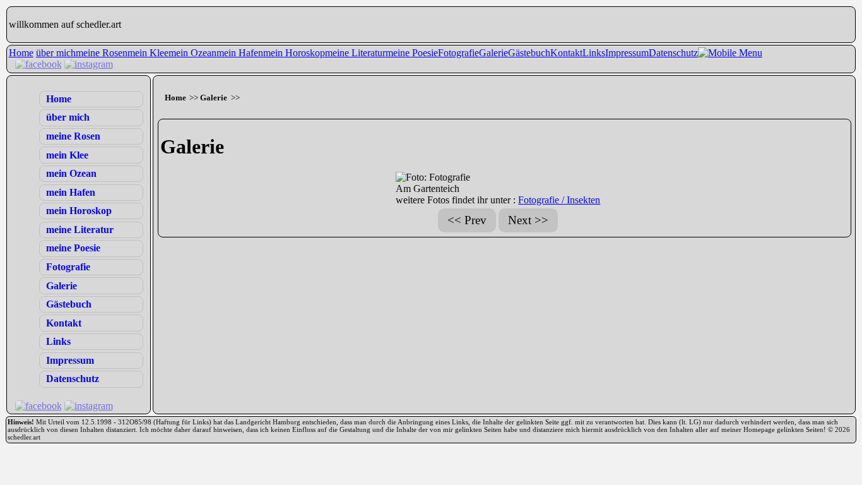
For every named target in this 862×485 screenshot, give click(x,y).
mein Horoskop (294, 52)
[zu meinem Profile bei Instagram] (88, 64)
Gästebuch (529, 52)
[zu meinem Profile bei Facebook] (38, 64)
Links (593, 52)
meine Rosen (101, 52)
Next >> (528, 220)
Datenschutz (673, 52)
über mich (56, 52)
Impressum (627, 52)
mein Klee (147, 52)
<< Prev (467, 220)
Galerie (493, 52)
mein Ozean (192, 52)
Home (21, 52)
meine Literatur (355, 52)
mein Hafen (239, 52)
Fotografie (458, 52)
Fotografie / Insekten (559, 200)
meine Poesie (412, 52)
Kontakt (566, 52)
